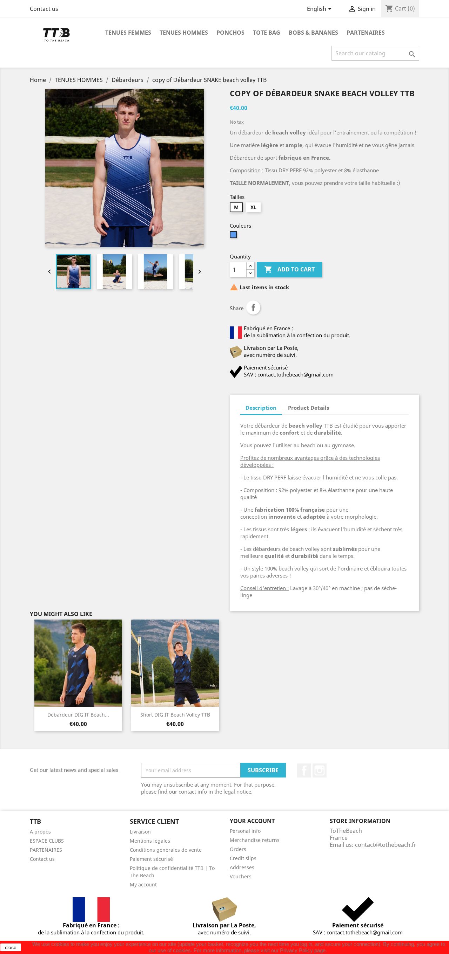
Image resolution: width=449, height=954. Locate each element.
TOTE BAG (266, 32)
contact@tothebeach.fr (385, 845)
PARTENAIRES (366, 32)
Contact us (44, 9)
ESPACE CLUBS (47, 840)
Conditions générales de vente (166, 849)
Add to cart (289, 269)
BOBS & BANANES (313, 32)
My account (143, 884)
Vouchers (241, 876)
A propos (40, 831)
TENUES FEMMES (128, 32)
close (10, 947)
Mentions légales (150, 840)
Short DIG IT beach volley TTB (175, 714)
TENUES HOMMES (184, 32)
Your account (252, 821)
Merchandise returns (255, 840)
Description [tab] (261, 407)
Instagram (320, 770)
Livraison (140, 831)
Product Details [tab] (308, 407)
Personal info (245, 831)
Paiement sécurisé (151, 859)
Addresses (242, 867)
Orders (238, 849)
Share (253, 307)
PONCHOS (230, 32)
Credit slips (243, 858)
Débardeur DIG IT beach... (78, 714)
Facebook (304, 770)
